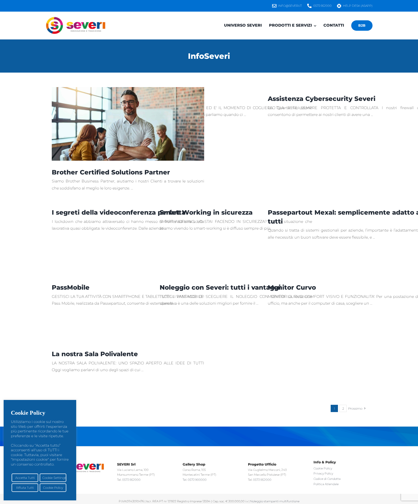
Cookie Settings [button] (54, 478)
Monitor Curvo (292, 287)
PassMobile (71, 287)
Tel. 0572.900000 (195, 479)
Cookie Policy (53, 487)
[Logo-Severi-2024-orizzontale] (75, 18)
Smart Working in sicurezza (206, 212)
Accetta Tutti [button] (25, 478)
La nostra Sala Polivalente (95, 354)
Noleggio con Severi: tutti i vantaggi (220, 287)
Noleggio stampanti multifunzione (274, 501)
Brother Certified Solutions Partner (111, 172)
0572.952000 (131, 479)
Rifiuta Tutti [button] (25, 487)
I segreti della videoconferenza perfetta (119, 212)
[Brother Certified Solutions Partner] (128, 124)
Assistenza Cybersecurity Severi (321, 99)
